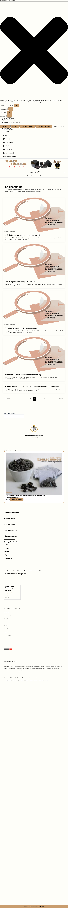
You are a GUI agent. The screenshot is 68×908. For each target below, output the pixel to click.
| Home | (5, 135)
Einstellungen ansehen (27, 126)
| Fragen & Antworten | (9, 156)
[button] (34, 50)
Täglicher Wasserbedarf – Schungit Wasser (22, 328)
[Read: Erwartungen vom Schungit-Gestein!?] (34, 261)
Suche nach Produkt (9, 413)
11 (44, 399)
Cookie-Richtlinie (7, 128)
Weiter (61, 399)
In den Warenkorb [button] (17, 499)
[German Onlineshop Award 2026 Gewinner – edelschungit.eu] (34, 429)
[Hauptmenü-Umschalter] (64, 172)
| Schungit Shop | (8, 142)
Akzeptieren (5, 126)
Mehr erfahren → (34, 437)
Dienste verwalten (8, 119)
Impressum (6, 131)
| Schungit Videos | (8, 153)
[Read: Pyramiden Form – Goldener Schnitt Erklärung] (34, 354)
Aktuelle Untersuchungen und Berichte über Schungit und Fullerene (32, 386)
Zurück (7, 399)
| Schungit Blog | (7, 149)
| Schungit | (6, 139)
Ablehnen (14, 126)
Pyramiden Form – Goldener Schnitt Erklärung (23, 375)
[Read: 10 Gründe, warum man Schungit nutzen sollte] (34, 215)
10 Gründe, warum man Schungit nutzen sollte (23, 235)
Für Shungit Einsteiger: (33, 671)
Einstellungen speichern (43, 126)
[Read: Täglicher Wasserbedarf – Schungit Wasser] (34, 308)
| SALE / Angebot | (8, 146)
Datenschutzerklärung (9, 129)
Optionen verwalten (8, 118)
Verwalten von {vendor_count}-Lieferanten (14, 121)
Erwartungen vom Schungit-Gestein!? (20, 282)
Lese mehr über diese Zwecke (11, 122)
